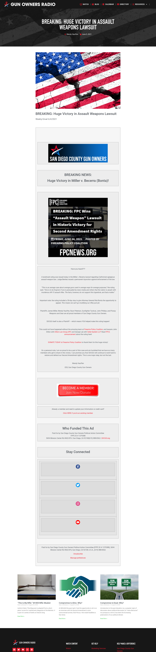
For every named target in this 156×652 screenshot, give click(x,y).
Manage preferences (78, 558)
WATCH (86, 4)
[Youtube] (23, 649)
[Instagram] (27, 649)
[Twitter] (18, 649)
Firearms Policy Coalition (93, 329)
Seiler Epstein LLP (94, 332)
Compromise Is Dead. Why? (112, 603)
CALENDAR (109, 4)
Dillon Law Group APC (63, 332)
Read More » (21, 616)
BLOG (97, 4)
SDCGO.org (106, 438)
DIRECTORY (124, 4)
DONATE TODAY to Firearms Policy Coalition (64, 342)
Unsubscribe (78, 554)
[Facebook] (14, 649)
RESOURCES (140, 4)
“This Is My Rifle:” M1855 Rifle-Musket (34, 603)
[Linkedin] (32, 649)
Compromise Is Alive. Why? (70, 603)
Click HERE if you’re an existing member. (78, 413)
